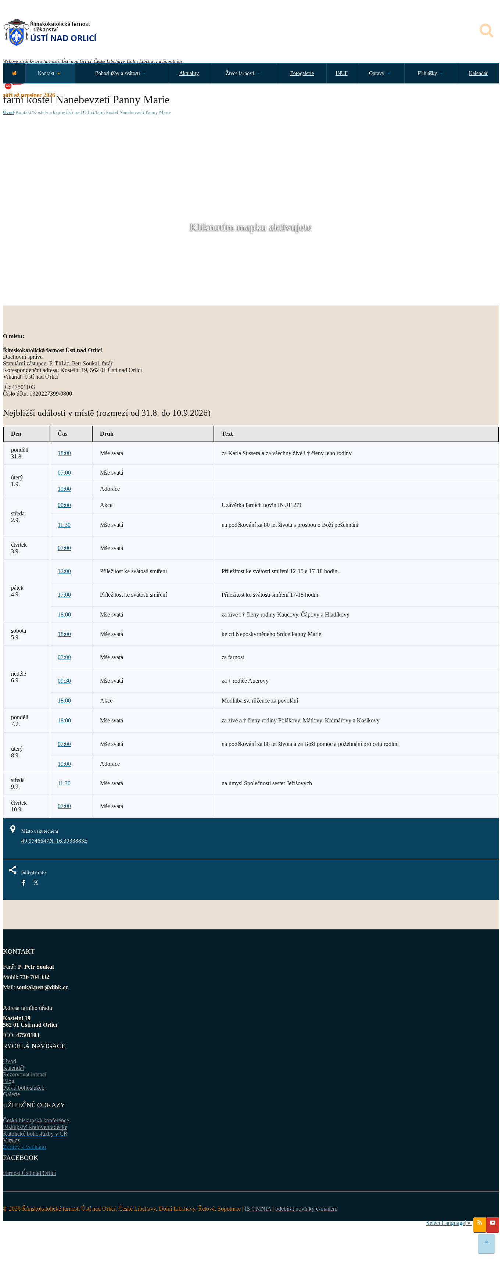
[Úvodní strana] (14, 73)
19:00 (64, 489)
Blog (8, 1081)
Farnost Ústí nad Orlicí (29, 1173)
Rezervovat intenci (24, 1074)
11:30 (64, 525)
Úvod (8, 112)
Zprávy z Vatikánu (24, 1147)
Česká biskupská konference (36, 1120)
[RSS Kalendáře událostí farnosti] (479, 1225)
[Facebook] (23, 883)
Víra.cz (11, 1140)
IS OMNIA (258, 1208)
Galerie (11, 1094)
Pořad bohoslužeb (23, 1088)
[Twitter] (36, 883)
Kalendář (478, 73)
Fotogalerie (302, 73)
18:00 (64, 453)
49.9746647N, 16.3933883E (54, 841)
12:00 (64, 571)
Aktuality (189, 73)
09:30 (64, 681)
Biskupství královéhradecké (35, 1127)
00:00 (64, 505)
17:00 (64, 595)
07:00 (64, 472)
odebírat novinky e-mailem (306, 1208)
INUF (342, 73)
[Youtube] (492, 1225)
